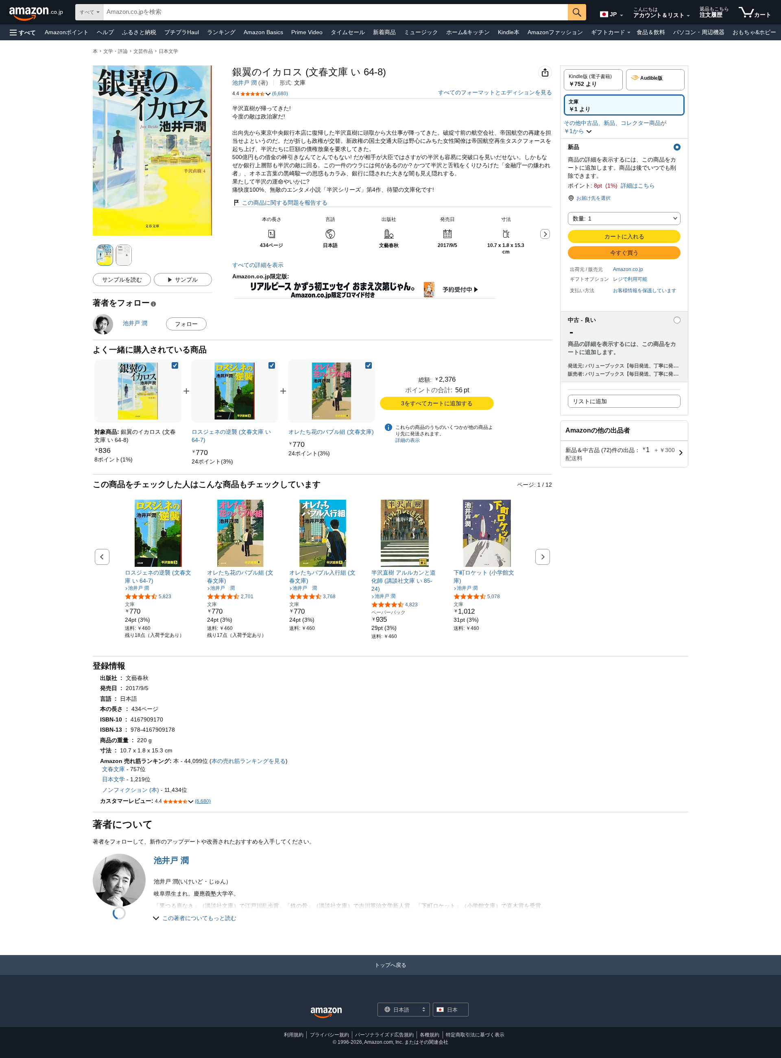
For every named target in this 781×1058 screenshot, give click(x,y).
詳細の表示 (407, 440)
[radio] (593, 80)
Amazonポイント (67, 32)
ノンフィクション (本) (130, 790)
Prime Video (307, 32)
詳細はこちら (638, 185)
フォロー (186, 324)
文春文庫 (113, 769)
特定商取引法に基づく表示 (475, 1035)
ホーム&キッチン (468, 32)
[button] (22, 32)
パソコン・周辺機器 (698, 32)
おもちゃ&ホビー (754, 32)
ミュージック (421, 32)
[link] (113, 459)
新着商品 (384, 32)
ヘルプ (105, 32)
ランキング (221, 32)
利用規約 (293, 1035)
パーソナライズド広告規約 (384, 1035)
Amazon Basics (263, 32)
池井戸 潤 (244, 82)
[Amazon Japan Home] (326, 1013)
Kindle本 (508, 32)
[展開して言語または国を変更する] (621, 15)
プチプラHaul (181, 32)
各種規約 (429, 1035)
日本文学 (168, 51)
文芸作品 (143, 51)
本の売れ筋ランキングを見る (249, 761)
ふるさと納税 (139, 32)
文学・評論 (115, 51)
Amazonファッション (555, 32)
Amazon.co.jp (628, 269)
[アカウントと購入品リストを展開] (688, 16)
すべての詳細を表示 (258, 265)
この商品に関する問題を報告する (284, 202)
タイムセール (348, 32)
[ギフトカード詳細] (628, 32)
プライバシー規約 (329, 1035)
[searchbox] (335, 12)
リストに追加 (590, 401)
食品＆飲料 (651, 32)
